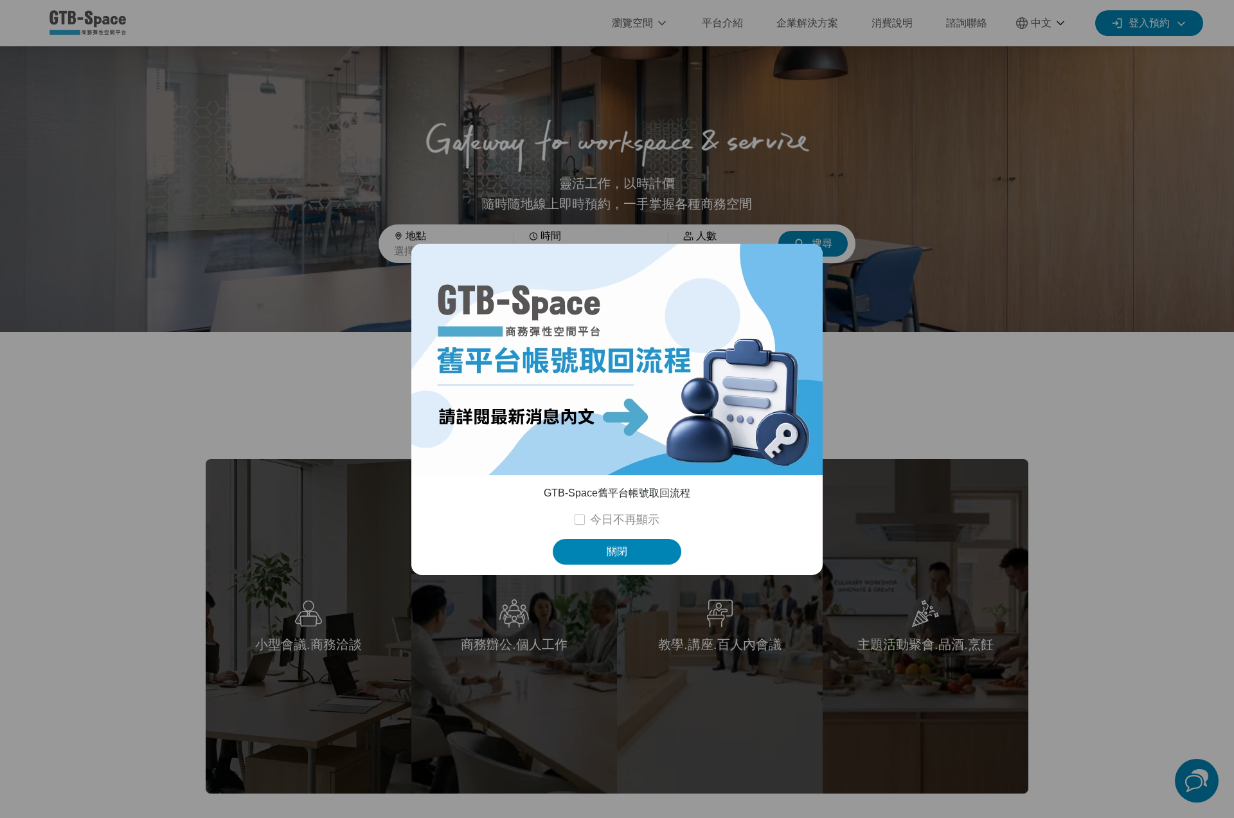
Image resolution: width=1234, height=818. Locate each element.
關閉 (617, 551)
